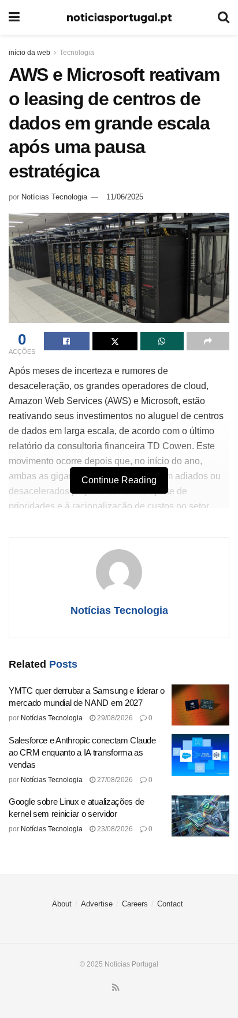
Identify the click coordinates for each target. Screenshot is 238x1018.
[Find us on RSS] (116, 988)
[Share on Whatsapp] (162, 341)
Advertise (97, 903)
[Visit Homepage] (119, 17)
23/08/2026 (114, 829)
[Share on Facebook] (67, 341)
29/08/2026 (114, 718)
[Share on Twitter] (115, 341)
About (62, 903)
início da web (29, 53)
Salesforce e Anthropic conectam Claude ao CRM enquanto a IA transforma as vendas (82, 752)
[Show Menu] (14, 17)
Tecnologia (77, 53)
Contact (170, 903)
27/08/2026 (114, 780)
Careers (135, 903)
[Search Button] (223, 17)
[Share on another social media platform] (208, 341)
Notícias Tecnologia (54, 197)
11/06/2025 (124, 197)
